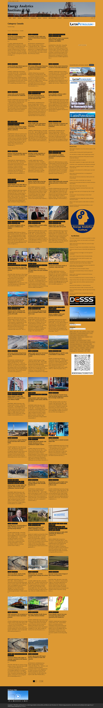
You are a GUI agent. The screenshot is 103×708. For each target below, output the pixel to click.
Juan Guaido (85, 344)
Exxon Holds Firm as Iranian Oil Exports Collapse (79, 268)
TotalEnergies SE (73, 351)
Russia (66, 528)
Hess (93, 342)
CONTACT (60, 18)
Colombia (13, 179)
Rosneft (91, 347)
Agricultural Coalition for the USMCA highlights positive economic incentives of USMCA (36, 528)
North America (14, 34)
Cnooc (91, 333)
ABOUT (14, 18)
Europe (63, 307)
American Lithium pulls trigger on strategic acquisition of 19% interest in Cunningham (17, 659)
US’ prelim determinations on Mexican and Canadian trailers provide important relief (36, 97)
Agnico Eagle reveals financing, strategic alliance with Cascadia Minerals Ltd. (37, 483)
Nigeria (55, 528)
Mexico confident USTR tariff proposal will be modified (56, 314)
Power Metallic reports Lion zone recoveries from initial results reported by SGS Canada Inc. (58, 615)
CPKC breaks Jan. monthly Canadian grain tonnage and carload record (38, 575)
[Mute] (24, 701)
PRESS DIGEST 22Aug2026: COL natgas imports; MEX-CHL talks (82, 162)
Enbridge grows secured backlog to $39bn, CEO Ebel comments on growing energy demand (17, 527)
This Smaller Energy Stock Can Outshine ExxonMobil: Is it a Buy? (82, 238)
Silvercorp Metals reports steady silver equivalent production (17, 574)
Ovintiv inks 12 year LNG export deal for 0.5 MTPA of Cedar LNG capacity (37, 657)
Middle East (51, 528)
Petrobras (72, 347)
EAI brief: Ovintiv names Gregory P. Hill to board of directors (58, 574)
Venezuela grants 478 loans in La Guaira (78, 160)
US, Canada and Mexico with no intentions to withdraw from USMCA (16, 226)
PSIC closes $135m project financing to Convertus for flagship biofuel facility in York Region (38, 67)
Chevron (84, 331)
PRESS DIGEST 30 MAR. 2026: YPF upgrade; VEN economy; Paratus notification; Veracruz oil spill (17, 486)
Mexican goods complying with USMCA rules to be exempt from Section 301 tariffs (16, 312)
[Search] (94, 18)
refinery (77, 347)
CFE (80, 331)
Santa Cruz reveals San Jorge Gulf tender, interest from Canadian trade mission (17, 268)
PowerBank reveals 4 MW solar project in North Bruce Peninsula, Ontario (37, 38)
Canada (9, 34)
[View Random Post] (92, 18)
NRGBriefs (80, 345)
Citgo (92, 331)
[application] (18, 696)
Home (10, 18)
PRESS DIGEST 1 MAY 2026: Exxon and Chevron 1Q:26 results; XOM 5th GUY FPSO (38, 399)
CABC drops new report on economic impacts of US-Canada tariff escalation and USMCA (58, 39)
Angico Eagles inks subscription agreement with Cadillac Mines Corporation (37, 125)
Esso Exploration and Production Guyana (78, 340)
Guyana (33, 392)
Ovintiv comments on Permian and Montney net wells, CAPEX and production (58, 125)
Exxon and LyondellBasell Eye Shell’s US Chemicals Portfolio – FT (82, 277)
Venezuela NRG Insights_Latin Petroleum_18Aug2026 (79, 65)
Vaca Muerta (80, 351)
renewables (82, 347)
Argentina (10, 263)
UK (55, 312)
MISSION (19, 18)
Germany (54, 308)
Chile (13, 653)
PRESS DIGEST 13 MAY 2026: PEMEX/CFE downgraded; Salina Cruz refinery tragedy (16, 398)
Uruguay (50, 529)
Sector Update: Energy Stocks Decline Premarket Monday (81, 256)
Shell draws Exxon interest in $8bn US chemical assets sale (81, 287)
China (16, 121)
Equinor (79, 338)
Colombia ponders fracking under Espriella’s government (81, 152)
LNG (90, 344)
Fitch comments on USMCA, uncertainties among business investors (57, 156)
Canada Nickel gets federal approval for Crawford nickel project (17, 66)
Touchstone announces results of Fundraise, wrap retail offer (58, 266)
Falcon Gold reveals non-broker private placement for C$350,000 (16, 94)
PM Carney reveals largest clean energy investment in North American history (16, 38)
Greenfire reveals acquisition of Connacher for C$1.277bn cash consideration (36, 155)
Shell (79, 349)
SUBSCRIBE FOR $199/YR (68, 18)
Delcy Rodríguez (73, 336)
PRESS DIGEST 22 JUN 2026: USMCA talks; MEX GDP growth (57, 225)
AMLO (71, 331)
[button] (18, 696)
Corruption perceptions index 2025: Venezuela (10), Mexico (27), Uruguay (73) (58, 533)
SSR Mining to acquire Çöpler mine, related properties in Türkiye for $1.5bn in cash (58, 483)
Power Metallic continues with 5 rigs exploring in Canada (57, 94)
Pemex (92, 345)
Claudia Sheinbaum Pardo (83, 333)
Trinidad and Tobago (32, 266)
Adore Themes (22, 706)
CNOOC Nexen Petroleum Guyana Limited (78, 335)
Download (91, 65)
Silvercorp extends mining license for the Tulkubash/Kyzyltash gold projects (17, 354)
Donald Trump (81, 336)
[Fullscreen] (26, 701)
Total (82, 349)
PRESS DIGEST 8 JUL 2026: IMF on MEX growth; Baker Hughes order (17, 185)
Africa (50, 523)
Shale (75, 349)
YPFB (88, 351)
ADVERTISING (26, 18)
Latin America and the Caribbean (59, 34)
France (50, 308)
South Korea (17, 124)
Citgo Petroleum (73, 333)
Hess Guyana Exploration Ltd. (76, 344)
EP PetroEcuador (73, 338)
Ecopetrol (87, 336)
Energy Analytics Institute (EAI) (20, 8)
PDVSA (88, 345)
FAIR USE (45, 18)
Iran (54, 525)
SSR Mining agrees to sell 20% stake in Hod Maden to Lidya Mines (58, 353)
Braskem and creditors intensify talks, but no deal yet (80, 180)
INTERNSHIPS (33, 18)
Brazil (58, 523)
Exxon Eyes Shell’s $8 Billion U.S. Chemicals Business (80, 285)
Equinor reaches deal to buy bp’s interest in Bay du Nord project (37, 182)
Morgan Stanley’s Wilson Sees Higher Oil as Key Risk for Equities (82, 279)
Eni (91, 336)
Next (42, 681)
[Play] (9, 701)
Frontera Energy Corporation (85, 342)
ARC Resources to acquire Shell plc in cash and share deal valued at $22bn (17, 441)
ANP (75, 331)
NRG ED (39, 18)
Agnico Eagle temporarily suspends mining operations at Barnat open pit (58, 183)
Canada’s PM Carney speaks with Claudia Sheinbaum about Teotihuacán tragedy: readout (37, 443)
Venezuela (20, 394)
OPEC (85, 345)
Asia (9, 121)
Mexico (50, 36)
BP (77, 331)
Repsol (87, 347)
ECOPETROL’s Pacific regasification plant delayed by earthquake (82, 164)
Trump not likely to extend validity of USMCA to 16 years (37, 225)
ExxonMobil (72, 342)
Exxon (89, 340)
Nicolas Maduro (73, 345)
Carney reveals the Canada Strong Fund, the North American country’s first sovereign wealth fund (58, 396)
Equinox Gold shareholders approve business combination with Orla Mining (17, 155)
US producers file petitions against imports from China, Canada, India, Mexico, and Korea (17, 128)
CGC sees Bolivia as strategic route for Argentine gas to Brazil (82, 154)
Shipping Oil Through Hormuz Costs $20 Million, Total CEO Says (82, 247)
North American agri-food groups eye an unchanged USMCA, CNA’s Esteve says (37, 312)
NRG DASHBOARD (52, 18)
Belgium (55, 307)
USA (60, 36)
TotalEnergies (87, 349)
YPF (85, 351)
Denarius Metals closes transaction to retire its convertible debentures (58, 66)
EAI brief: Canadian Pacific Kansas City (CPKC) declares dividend (37, 614)
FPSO (77, 342)
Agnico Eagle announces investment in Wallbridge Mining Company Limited (38, 354)
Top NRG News (75, 236)
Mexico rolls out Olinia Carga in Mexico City (78, 185)
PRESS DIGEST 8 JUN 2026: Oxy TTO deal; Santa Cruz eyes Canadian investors (38, 270)
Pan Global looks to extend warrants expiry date (58, 440)
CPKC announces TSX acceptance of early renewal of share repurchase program (17, 615)
